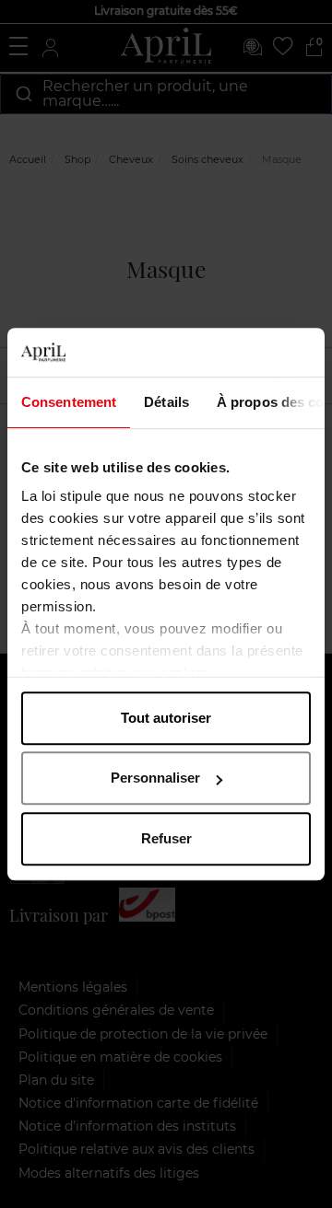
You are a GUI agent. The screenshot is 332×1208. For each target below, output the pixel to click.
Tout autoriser (166, 718)
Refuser (166, 838)
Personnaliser (155, 777)
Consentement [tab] (68, 402)
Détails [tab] (166, 402)
